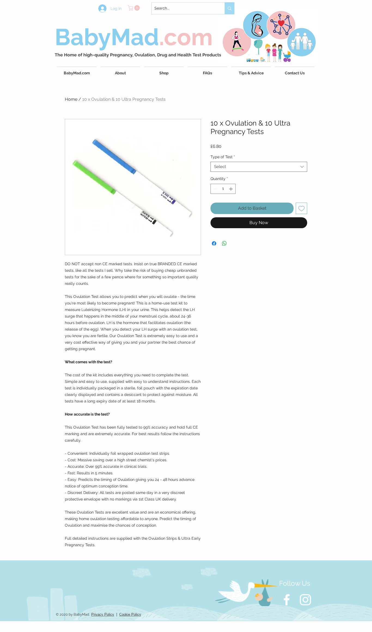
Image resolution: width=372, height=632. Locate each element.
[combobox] (259, 167)
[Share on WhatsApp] (224, 243)
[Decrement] (214, 189)
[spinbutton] (223, 189)
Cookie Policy (130, 614)
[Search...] (229, 8)
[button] (134, 8)
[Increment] (231, 189)
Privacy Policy (102, 614)
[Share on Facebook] (214, 243)
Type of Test (223, 157)
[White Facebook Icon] (286, 599)
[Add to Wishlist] (301, 208)
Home (71, 99)
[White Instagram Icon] (305, 599)
